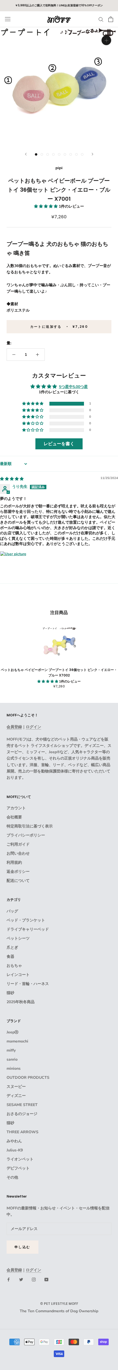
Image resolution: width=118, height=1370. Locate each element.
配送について (18, 880)
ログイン (33, 727)
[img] (12, 479)
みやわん (14, 1141)
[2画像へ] (42, 154)
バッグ (12, 911)
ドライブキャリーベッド (28, 929)
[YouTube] (46, 1279)
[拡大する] (106, 40)
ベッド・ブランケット (26, 920)
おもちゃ (14, 965)
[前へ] (26, 154)
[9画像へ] (82, 154)
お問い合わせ (18, 853)
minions (14, 1068)
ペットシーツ (18, 938)
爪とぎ (12, 947)
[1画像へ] (36, 154)
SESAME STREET (22, 1104)
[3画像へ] (47, 154)
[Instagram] (34, 1279)
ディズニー (16, 1095)
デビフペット (18, 1168)
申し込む (22, 1247)
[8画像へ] (76, 154)
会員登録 (14, 727)
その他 (12, 1177)
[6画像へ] (65, 154)
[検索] (101, 19)
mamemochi (17, 1041)
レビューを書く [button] (59, 444)
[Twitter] (21, 1279)
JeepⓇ (12, 1032)
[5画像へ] (59, 154)
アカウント (16, 808)
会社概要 (14, 817)
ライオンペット (20, 1159)
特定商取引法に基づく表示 (30, 826)
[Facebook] (8, 1279)
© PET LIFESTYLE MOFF (59, 1303)
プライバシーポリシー (26, 835)
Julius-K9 (15, 1150)
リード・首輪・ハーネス (28, 983)
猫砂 (10, 992)
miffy (11, 1050)
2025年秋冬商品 (21, 1002)
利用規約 (14, 862)
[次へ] (92, 154)
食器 (10, 956)
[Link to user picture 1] (13, 564)
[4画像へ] (53, 154)
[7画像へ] (70, 154)
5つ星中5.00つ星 (73, 386)
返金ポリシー (18, 871)
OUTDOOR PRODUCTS (28, 1077)
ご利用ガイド (18, 844)
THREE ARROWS (22, 1132)
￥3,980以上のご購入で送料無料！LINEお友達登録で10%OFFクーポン (59, 5)
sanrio (12, 1059)
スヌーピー (16, 1086)
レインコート (18, 974)
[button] (46, 206)
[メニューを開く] (7, 19)
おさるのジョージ (22, 1113)
